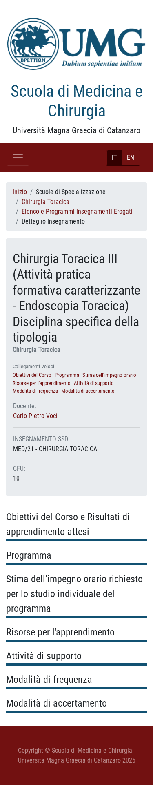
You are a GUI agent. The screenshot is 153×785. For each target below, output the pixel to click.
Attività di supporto (94, 383)
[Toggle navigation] (18, 158)
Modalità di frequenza (35, 391)
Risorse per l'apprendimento (42, 383)
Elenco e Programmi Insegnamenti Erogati (77, 211)
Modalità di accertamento (88, 391)
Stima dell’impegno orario (109, 375)
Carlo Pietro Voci (35, 416)
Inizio (20, 192)
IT (114, 157)
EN (130, 157)
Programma (67, 375)
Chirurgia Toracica (45, 202)
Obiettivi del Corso (32, 375)
